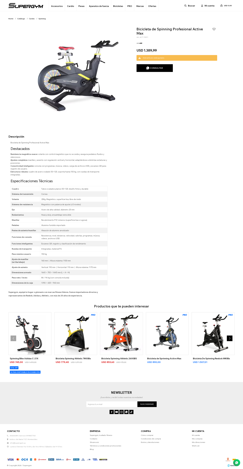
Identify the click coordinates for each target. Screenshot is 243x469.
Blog (92, 449)
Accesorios (57, 6)
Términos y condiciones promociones (105, 446)
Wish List (195, 446)
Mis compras (197, 439)
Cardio (70, 6)
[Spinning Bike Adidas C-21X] (29, 333)
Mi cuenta (196, 435)
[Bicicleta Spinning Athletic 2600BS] (121, 333)
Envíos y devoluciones (150, 442)
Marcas (140, 6)
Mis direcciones (198, 442)
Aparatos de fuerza (99, 6)
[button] (190, 5)
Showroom (94, 442)
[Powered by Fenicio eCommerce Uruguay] (232, 465)
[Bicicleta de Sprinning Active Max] (167, 333)
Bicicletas (118, 6)
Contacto (93, 439)
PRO (129, 6)
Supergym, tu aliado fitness (101, 435)
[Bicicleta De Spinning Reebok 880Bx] (213, 333)
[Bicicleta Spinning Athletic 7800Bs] (75, 333)
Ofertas (152, 6)
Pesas (81, 6)
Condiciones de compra (151, 439)
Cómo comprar (147, 435)
